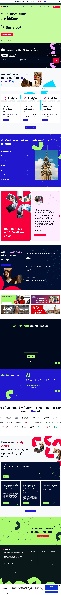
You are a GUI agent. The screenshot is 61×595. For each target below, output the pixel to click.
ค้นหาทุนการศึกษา (5, 265)
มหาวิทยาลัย (12, 55)
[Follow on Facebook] (8, 563)
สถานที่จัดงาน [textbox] (44, 88)
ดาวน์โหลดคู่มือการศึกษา (54, 55)
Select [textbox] (38, 60)
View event (6, 120)
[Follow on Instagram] (15, 563)
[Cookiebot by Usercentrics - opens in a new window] (6, 593)
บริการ (24, 6)
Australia (31, 553)
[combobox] (10, 61)
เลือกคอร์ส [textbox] (22, 60)
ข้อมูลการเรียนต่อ (39, 6)
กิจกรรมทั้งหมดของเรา (30, 127)
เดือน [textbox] (4, 88)
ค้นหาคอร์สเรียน (19, 6)
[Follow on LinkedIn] (4, 563)
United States (32, 560)
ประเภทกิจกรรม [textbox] (25, 88)
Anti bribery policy (53, 553)
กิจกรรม (45, 6)
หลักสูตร (4, 55)
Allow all (51, 586)
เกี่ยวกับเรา (49, 6)
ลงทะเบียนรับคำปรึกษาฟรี (6, 34)
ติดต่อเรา (55, 6)
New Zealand (32, 558)
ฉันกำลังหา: (4, 59)
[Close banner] (59, 585)
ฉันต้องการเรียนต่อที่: (23, 59)
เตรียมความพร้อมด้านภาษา (31, 6)
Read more (6, 476)
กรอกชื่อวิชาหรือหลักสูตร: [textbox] (7, 60)
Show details (13, 593)
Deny (51, 591)
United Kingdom (32, 551)
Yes (39, 1)
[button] (59, 216)
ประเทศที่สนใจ (12, 6)
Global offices (53, 551)
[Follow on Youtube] (11, 563)
